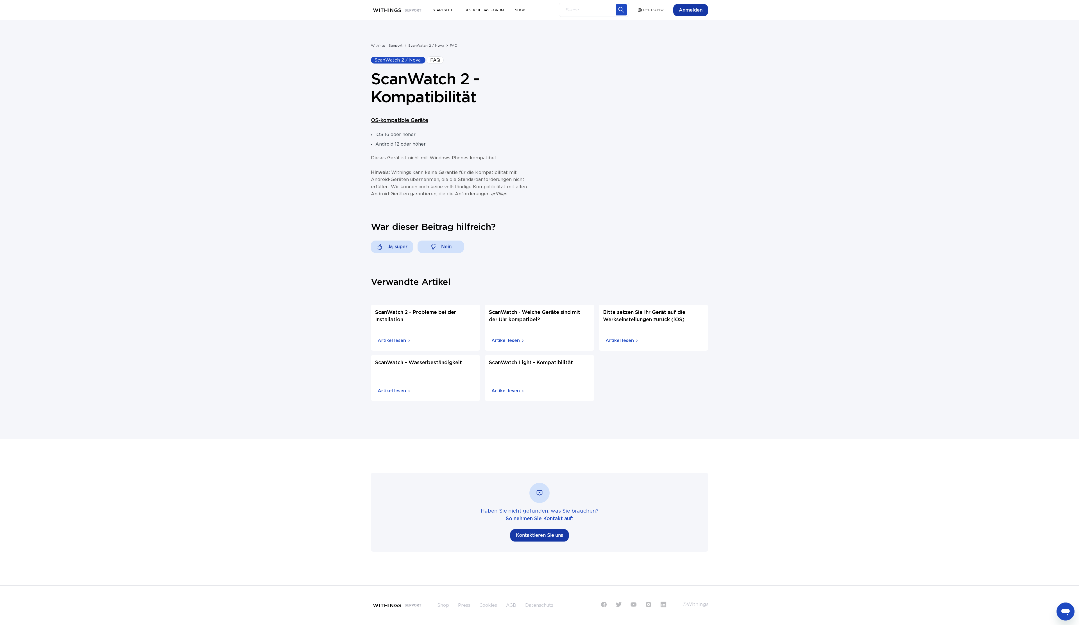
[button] (690, 10)
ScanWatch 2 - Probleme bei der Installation (415, 316)
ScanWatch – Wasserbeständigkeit (418, 362)
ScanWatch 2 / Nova (426, 45)
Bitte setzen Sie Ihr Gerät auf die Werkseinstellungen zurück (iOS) (644, 316)
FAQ (453, 45)
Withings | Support (387, 45)
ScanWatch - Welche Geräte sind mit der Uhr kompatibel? (534, 316)
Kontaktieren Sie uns (539, 535)
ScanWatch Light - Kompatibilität (531, 362)
